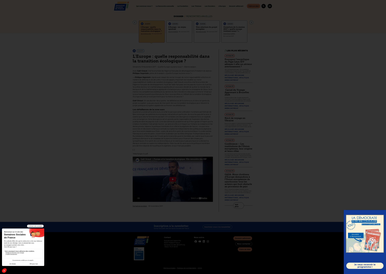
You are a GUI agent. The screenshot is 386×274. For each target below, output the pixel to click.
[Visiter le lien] (365, 233)
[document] (193, 137)
